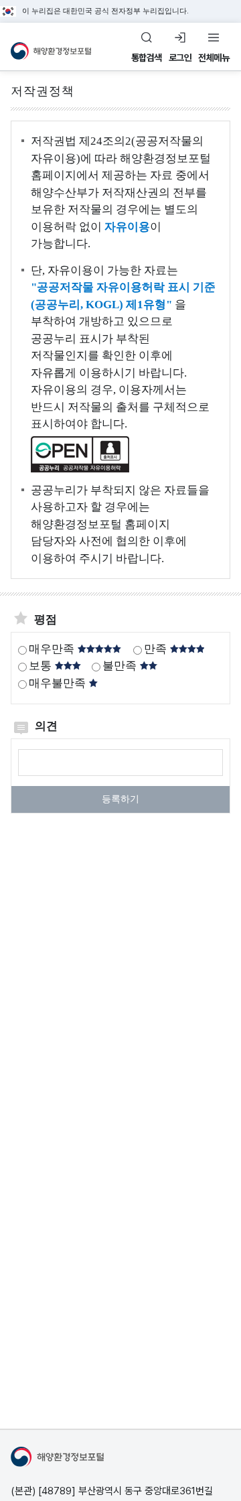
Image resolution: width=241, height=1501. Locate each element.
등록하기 (120, 799)
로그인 (180, 57)
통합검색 (146, 57)
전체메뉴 (213, 57)
